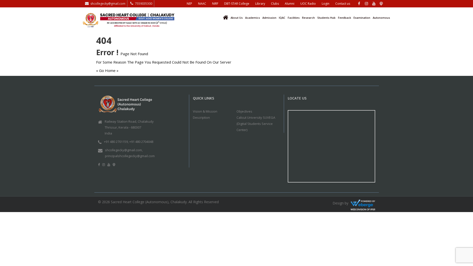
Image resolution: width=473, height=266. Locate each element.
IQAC (282, 17)
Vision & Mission (205, 111)
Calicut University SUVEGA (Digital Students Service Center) (255, 123)
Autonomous (381, 17)
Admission (269, 17)
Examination (362, 17)
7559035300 (143, 3)
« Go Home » (107, 70)
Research (308, 17)
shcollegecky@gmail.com (107, 3)
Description (201, 117)
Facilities (294, 17)
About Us (237, 17)
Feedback (344, 17)
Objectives (244, 111)
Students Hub (326, 17)
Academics (252, 17)
